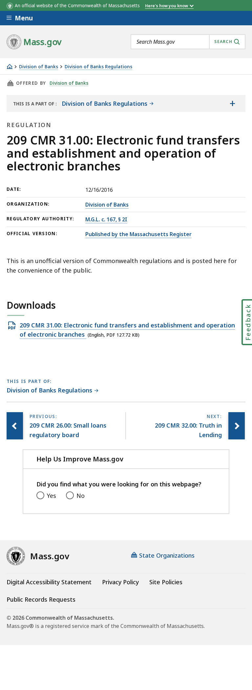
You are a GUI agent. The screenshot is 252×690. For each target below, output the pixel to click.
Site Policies (165, 582)
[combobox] (188, 41)
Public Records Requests (41, 599)
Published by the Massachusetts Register (138, 234)
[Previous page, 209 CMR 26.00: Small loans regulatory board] (15, 426)
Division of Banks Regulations (98, 67)
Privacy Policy (120, 582)
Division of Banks (38, 67)
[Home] (9, 66)
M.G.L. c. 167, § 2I (106, 219)
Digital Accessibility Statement (49, 582)
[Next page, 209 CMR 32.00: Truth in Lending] (236, 426)
